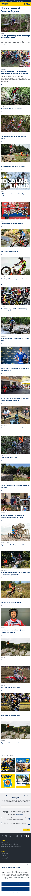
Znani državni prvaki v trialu (9, 458)
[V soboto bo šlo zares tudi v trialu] (15, 589)
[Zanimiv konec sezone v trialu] (15, 647)
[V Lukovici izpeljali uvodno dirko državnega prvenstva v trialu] (15, 296)
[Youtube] (17, 836)
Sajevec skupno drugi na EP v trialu (12, 224)
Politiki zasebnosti (19, 814)
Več (1, 111)
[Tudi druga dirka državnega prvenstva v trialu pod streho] (15, 266)
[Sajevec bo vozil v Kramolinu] (15, 238)
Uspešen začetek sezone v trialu (11, 743)
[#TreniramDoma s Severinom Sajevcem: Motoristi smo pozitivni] (15, 617)
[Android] (25, 836)
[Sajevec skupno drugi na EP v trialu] (15, 210)
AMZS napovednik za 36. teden (10, 687)
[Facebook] (2, 836)
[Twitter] (6, 836)
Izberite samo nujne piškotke (15, 889)
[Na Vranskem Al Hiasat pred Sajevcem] (15, 153)
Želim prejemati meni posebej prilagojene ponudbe (15, 824)
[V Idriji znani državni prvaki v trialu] (15, 96)
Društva (4, 855)
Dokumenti (4, 858)
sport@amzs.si (17, 846)
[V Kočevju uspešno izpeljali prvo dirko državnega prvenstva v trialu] (15, 58)
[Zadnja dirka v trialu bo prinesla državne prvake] (15, 123)
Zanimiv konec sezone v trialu (10, 660)
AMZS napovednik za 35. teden (10, 715)
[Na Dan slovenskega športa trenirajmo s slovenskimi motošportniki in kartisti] (15, 502)
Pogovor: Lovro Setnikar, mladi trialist (12, 545)
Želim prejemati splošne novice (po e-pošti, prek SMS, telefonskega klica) (15, 818)
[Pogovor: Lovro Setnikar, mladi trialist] (15, 532)
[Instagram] (13, 836)
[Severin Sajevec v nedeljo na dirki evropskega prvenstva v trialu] (15, 355)
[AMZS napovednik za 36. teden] (15, 674)
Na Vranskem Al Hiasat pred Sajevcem (13, 166)
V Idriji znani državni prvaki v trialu (11, 109)
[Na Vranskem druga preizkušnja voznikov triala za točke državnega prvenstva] (15, 559)
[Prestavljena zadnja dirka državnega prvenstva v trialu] (15, 23)
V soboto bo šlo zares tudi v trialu (11, 602)
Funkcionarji (5, 857)
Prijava (27, 830)
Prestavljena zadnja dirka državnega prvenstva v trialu (15, 36)
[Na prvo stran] (7, 4)
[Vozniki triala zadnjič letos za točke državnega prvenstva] (15, 472)
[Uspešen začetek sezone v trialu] (15, 730)
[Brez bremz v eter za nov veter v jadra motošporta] (15, 415)
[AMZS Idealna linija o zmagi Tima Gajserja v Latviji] (15, 181)
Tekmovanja (5, 853)
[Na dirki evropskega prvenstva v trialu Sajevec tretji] (15, 325)
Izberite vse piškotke (15, 884)
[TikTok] (21, 836)
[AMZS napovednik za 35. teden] (15, 702)
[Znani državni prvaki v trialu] (15, 445)
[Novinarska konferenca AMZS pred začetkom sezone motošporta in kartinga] (15, 385)
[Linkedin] (10, 836)
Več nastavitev (15, 893)
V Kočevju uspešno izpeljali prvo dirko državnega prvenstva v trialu (14, 72)
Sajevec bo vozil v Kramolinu (9, 251)
